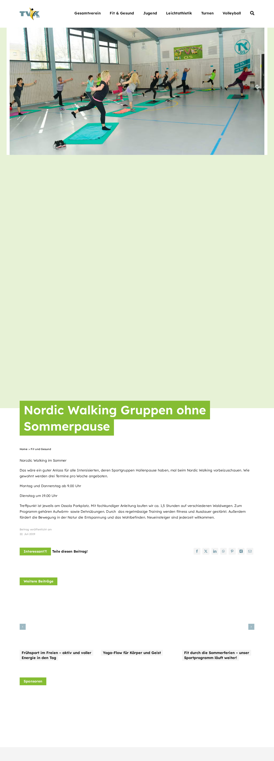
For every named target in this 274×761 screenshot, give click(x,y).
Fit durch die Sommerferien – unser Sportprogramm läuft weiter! (216, 655)
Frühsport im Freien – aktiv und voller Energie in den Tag (56, 655)
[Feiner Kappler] (40, 694)
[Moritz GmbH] (222, 694)
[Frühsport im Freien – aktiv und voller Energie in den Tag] (56, 595)
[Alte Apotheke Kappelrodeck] (161, 694)
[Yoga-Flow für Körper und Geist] (137, 595)
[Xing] (241, 551)
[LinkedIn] (214, 551)
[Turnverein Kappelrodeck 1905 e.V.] (30, 9)
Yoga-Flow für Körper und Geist (132, 652)
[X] (205, 551)
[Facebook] (197, 551)
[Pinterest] (232, 551)
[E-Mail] (250, 551)
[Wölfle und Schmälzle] (100, 698)
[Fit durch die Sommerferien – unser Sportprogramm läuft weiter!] (218, 595)
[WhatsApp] (223, 551)
